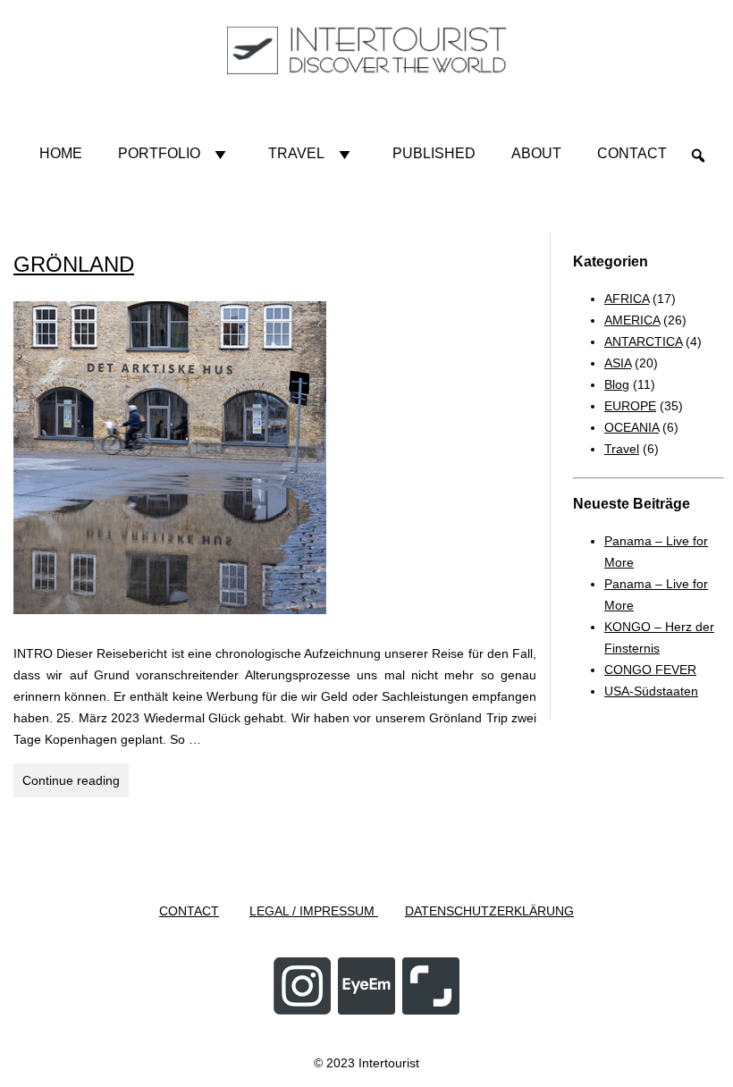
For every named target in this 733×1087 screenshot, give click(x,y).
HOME (60, 153)
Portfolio (159, 153)
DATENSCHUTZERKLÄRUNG (489, 911)
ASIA (617, 363)
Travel (296, 153)
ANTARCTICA (643, 341)
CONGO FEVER (650, 669)
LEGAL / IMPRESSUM (313, 911)
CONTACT (189, 911)
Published (434, 153)
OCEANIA (631, 427)
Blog (616, 384)
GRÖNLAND (73, 264)
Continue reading (75, 780)
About (536, 153)
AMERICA (632, 320)
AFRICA (626, 298)
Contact (632, 153)
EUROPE (630, 406)
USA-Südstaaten (651, 691)
